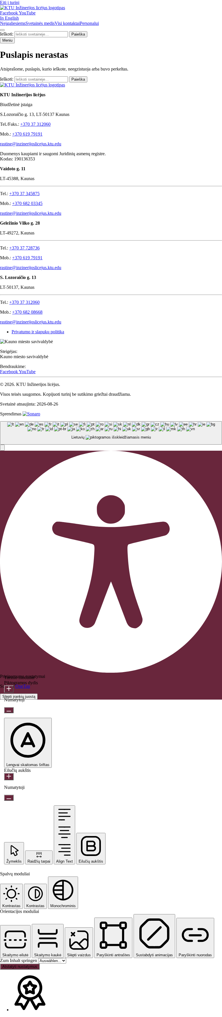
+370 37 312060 (35, 124)
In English (9, 18)
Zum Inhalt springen (19, 960)
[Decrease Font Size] (9, 710)
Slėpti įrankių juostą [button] (18, 696)
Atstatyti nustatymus (19, 966)
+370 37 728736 (24, 247)
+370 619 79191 (27, 134)
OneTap (22, 686)
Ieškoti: (7, 34)
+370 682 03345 (27, 203)
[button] (2, 448)
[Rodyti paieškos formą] (2, 30)
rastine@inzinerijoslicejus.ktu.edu (30, 143)
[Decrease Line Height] (9, 798)
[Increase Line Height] (9, 776)
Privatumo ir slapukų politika (38, 331)
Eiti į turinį (9, 2)
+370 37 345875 (24, 193)
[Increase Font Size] (9, 689)
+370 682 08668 (27, 312)
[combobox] (111, 433)
